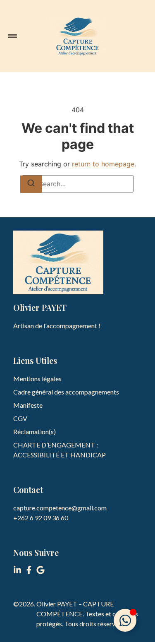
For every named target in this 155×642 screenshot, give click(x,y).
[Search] (31, 184)
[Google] (40, 570)
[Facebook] (29, 570)
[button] (12, 36)
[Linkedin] (17, 570)
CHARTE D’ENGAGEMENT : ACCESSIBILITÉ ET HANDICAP (59, 450)
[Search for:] (78, 183)
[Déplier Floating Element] (125, 620)
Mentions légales (37, 378)
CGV (20, 418)
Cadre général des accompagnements (66, 392)
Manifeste (28, 405)
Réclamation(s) (34, 431)
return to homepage (103, 164)
